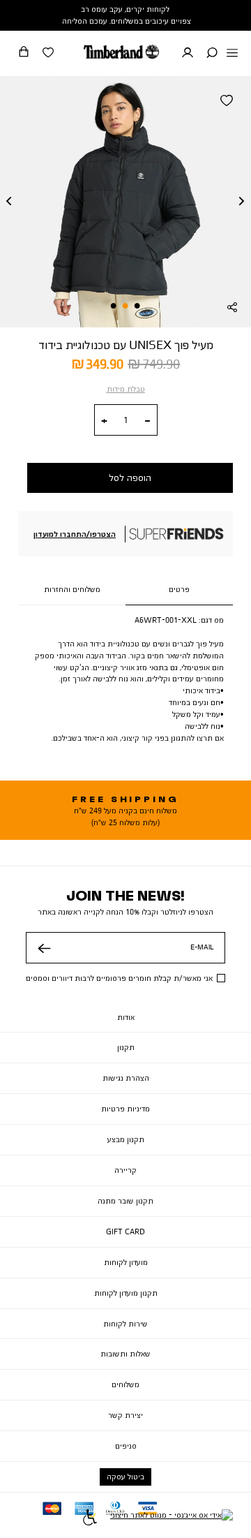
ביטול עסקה (125, 1476)
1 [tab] (137, 306)
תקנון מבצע (125, 1139)
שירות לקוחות (125, 1324)
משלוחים (125, 1384)
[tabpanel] (125, 201)
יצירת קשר (125, 1415)
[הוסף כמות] (104, 421)
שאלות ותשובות (125, 1354)
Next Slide (242, 202)
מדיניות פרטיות (125, 1109)
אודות (126, 1017)
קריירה (125, 1170)
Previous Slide (9, 202)
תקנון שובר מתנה (125, 1201)
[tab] (179, 590)
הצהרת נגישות (125, 1078)
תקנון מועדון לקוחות (126, 1293)
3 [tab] (113, 306)
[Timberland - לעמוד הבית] (121, 52)
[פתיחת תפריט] (232, 53)
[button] (212, 54)
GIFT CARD (125, 1231)
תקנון (126, 1047)
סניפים (126, 1446)
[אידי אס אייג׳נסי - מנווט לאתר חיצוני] (171, 1519)
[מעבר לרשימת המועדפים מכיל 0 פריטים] (48, 54)
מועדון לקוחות (126, 1262)
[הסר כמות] (147, 421)
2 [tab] (125, 306)
